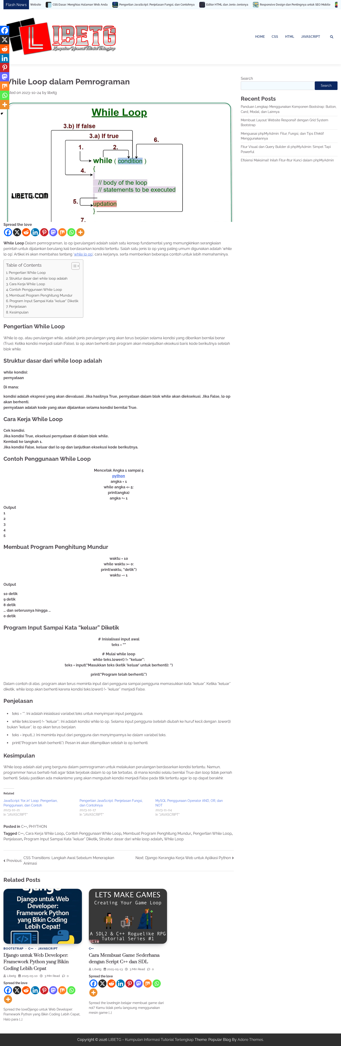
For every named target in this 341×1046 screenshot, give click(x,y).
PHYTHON (38, 826)
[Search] (331, 36)
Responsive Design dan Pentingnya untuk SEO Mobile (256, 4)
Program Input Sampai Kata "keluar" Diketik (60, 839)
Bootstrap (13, 948)
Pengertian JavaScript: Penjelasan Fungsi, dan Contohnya (117, 4)
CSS (275, 36)
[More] (80, 232)
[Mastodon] (53, 232)
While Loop (174, 839)
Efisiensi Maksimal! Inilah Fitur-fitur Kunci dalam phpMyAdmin (287, 160)
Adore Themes (250, 1039)
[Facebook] (8, 232)
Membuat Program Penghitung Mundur (40, 295)
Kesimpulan (19, 312)
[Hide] (2, 113)
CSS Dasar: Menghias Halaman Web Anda (40, 4)
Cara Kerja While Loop (27, 284)
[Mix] (62, 232)
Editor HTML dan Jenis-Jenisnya (188, 4)
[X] (17, 232)
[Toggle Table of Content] (73, 266)
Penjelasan (17, 306)
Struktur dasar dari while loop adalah (38, 278)
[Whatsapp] (71, 232)
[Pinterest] (44, 232)
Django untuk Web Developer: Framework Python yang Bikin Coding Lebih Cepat (36, 962)
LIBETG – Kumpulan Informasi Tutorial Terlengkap (151, 1039)
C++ (24, 826)
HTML (289, 36)
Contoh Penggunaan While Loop (35, 290)
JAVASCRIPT (310, 36)
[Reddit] (26, 232)
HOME (260, 36)
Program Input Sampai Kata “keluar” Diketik (44, 301)
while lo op (83, 254)
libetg (52, 92)
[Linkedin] (35, 232)
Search (247, 78)
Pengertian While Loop (27, 273)
